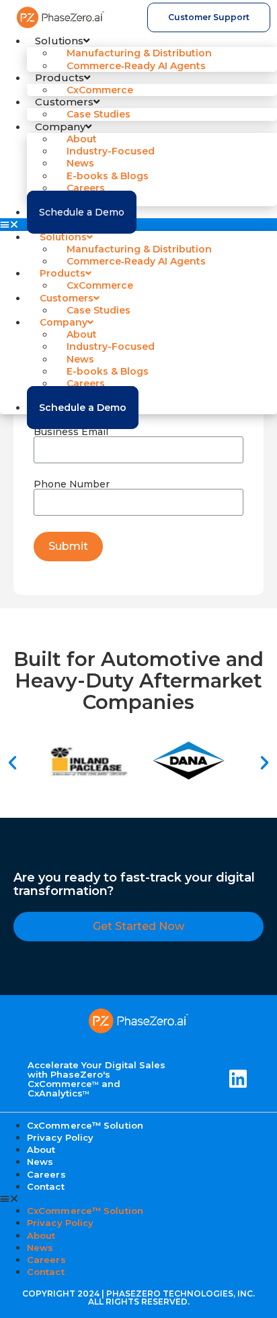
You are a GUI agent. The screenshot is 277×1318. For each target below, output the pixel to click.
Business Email (71, 431)
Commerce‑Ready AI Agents (136, 66)
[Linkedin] (238, 1079)
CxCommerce (100, 90)
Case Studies (98, 114)
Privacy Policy (60, 1137)
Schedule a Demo (81, 212)
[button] (138, 224)
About (41, 1235)
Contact (46, 1186)
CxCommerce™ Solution (85, 1210)
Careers (46, 1259)
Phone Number (72, 484)
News (40, 1247)
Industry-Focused (111, 151)
